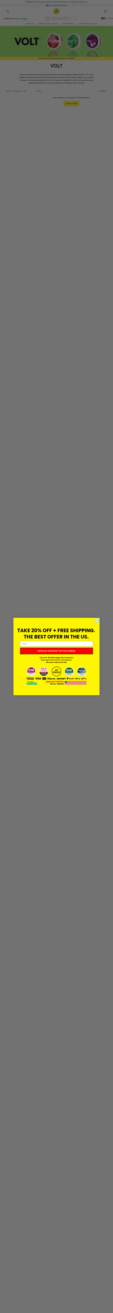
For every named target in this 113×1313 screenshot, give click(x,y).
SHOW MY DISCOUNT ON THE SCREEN (56, 651)
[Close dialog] (97, 621)
